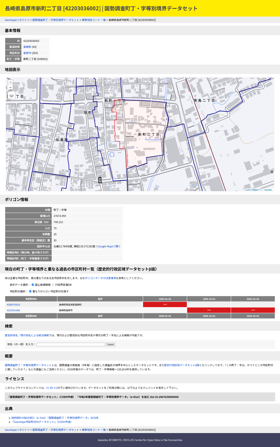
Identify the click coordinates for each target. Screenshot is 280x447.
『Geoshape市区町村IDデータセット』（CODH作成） (42, 422)
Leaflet (248, 189)
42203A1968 (13, 310)
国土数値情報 (42, 285)
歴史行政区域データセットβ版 (181, 365)
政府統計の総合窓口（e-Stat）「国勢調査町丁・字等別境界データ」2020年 (55, 418)
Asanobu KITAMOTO (110, 440)
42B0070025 (13, 304)
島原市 (27, 53)
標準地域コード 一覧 (94, 20)
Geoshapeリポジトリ (17, 20)
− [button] (10, 87)
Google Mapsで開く (109, 246)
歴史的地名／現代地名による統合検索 (27, 335)
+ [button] (10, 82)
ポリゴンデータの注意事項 (100, 278)
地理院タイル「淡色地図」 (262, 189)
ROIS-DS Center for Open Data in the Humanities (152, 440)
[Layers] (11, 95)
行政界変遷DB (63, 285)
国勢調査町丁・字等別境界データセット (55, 20)
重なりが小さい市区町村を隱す (50, 291)
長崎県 (27, 47)
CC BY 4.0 (52, 388)
